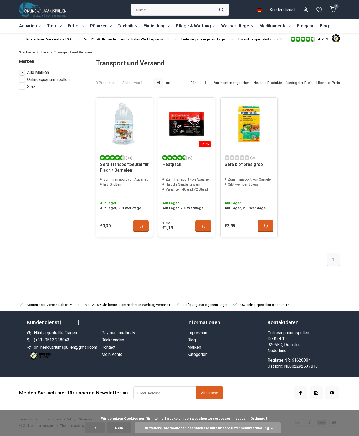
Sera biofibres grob (244, 164)
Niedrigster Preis (299, 82)
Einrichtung (154, 25)
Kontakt (108, 347)
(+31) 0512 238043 (51, 339)
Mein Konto (111, 354)
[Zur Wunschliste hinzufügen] (145, 105)
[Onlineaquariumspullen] (42, 10)
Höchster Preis (328, 82)
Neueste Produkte (268, 82)
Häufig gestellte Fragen (55, 332)
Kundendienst (282, 9)
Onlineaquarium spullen (48, 79)
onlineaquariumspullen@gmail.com (65, 347)
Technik (125, 25)
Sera (31, 86)
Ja (95, 428)
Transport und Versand (73, 52)
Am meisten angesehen (232, 82)
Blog (324, 25)
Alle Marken (38, 72)
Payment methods (118, 332)
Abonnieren (210, 393)
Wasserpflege (235, 25)
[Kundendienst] (69, 322)
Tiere (52, 25)
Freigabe (306, 25)
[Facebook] (300, 392)
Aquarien (28, 25)
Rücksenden (112, 339)
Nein (119, 428)
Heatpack (171, 164)
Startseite (27, 52)
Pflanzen (98, 25)
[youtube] (332, 392)
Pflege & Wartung (193, 25)
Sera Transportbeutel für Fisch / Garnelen (124, 167)
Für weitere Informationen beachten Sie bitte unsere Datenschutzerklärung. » (208, 428)
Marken (194, 347)
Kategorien (197, 354)
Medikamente (273, 25)
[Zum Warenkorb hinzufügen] (141, 226)
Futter (74, 25)
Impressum (197, 332)
